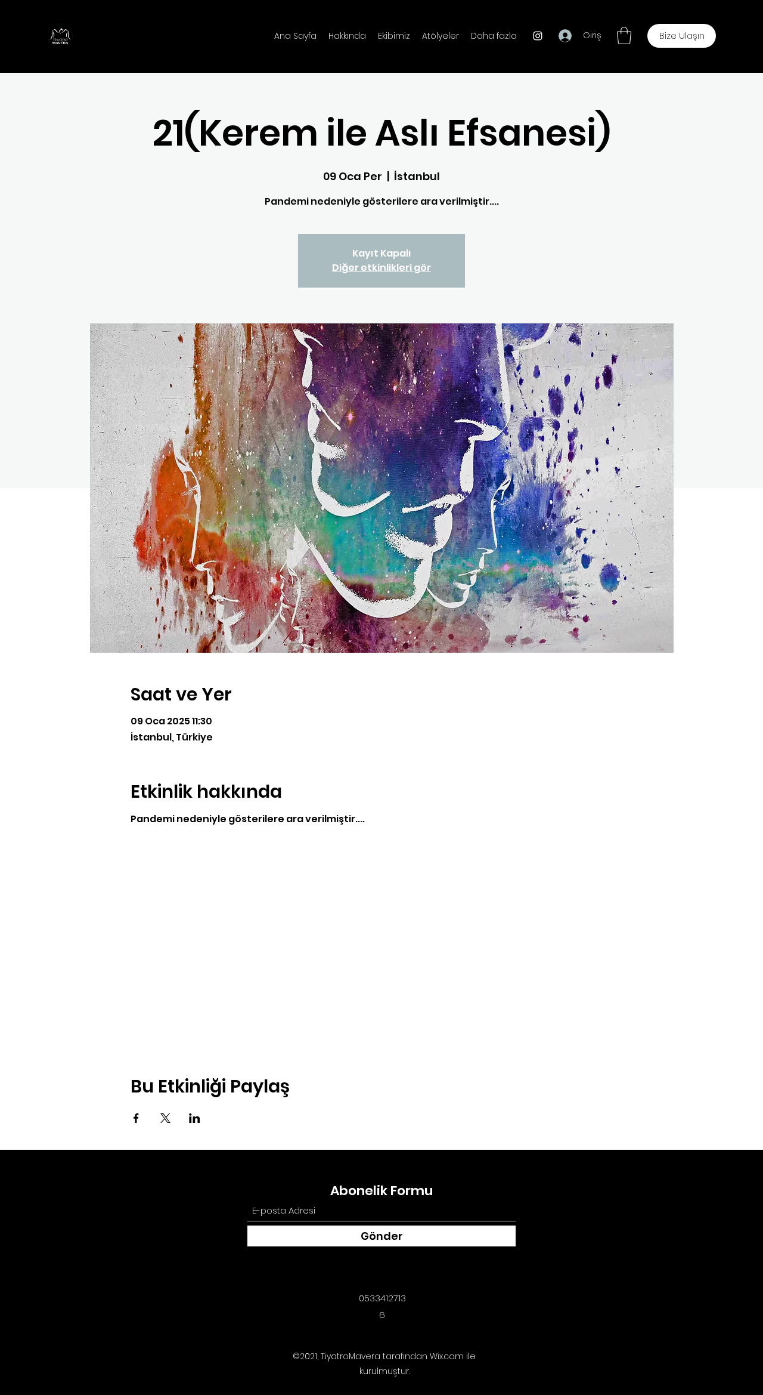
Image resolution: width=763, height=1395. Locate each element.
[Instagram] (538, 36)
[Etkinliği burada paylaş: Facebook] (136, 1118)
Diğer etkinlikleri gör (381, 267)
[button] (624, 35)
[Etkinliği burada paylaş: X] (165, 1118)
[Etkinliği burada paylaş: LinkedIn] (194, 1118)
